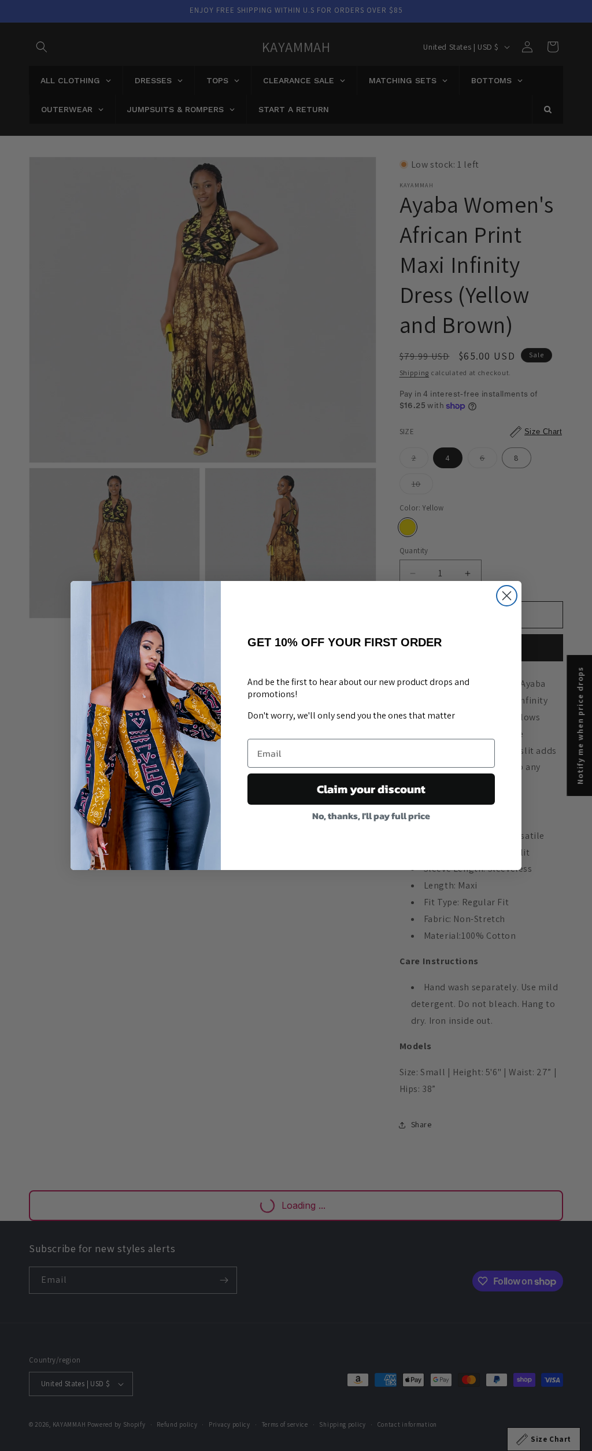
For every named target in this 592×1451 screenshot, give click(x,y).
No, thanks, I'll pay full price (371, 816)
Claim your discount (371, 789)
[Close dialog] (507, 596)
